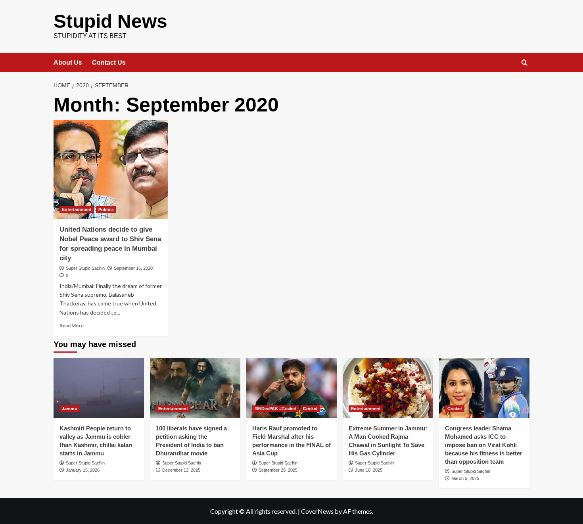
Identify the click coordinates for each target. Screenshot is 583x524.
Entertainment (77, 209)
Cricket (310, 408)
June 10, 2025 (368, 470)
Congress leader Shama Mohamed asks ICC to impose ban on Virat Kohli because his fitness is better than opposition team (483, 445)
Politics (106, 209)
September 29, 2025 (278, 470)
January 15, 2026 (83, 470)
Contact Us (109, 62)
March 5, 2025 (465, 478)
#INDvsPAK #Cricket (275, 408)
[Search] (524, 63)
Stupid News (110, 21)
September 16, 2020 (133, 268)
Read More (71, 325)
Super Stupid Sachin (85, 268)
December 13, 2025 (181, 470)
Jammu (69, 408)
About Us (68, 62)
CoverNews (317, 511)
